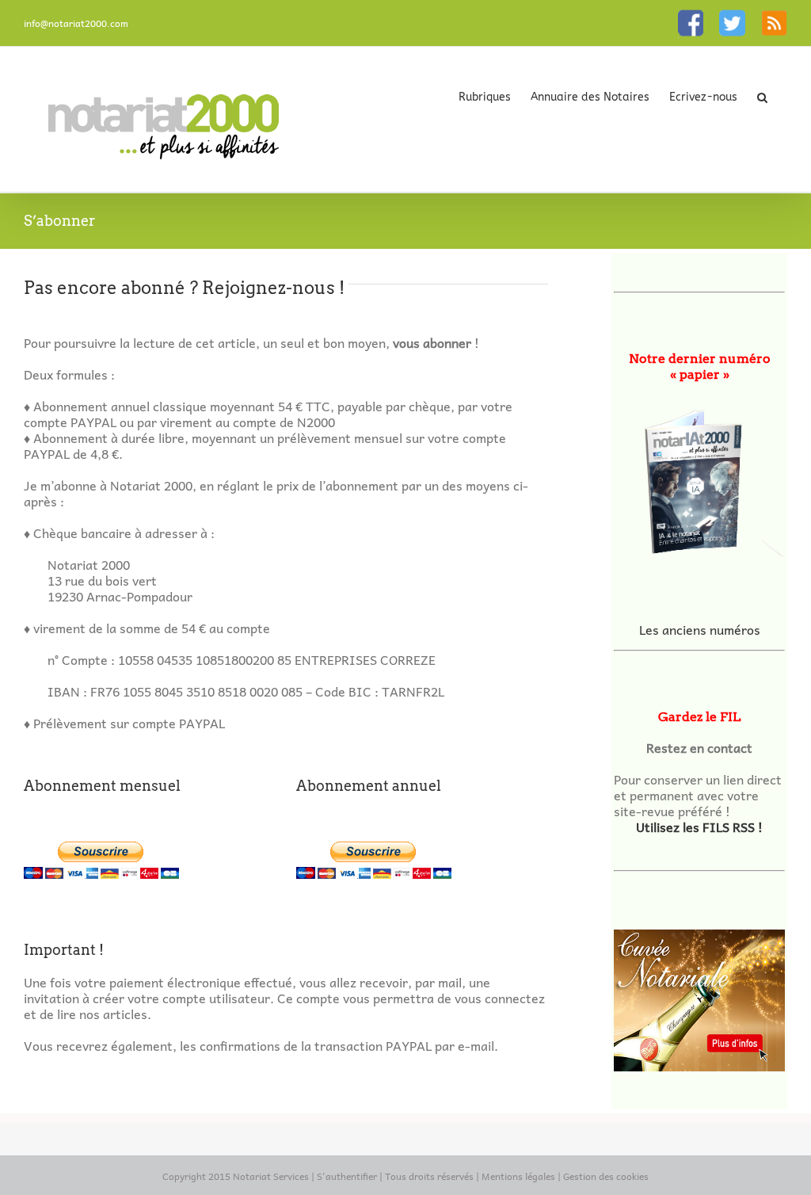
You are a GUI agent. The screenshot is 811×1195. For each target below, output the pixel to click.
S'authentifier (347, 1176)
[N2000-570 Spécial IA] (699, 477)
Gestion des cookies (606, 1176)
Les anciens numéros (699, 629)
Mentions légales (518, 1176)
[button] (762, 97)
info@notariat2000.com (76, 23)
